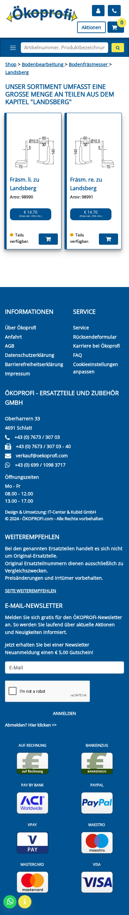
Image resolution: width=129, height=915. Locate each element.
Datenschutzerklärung (29, 355)
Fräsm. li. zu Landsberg (24, 184)
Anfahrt (13, 337)
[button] (116, 27)
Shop (11, 64)
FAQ (77, 355)
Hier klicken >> (42, 725)
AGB (9, 346)
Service (81, 327)
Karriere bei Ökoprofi (96, 346)
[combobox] (64, 47)
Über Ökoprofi (20, 327)
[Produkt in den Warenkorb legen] (48, 239)
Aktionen (91, 27)
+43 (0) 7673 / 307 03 (37, 437)
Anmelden (64, 713)
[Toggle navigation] (13, 47)
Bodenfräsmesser (89, 64)
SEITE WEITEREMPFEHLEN (30, 591)
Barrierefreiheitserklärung (34, 364)
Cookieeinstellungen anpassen (95, 368)
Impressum (17, 373)
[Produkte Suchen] (117, 47)
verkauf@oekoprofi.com (42, 455)
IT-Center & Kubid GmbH (72, 512)
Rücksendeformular (95, 337)
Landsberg (17, 72)
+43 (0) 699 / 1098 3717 (40, 465)
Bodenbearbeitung (43, 64)
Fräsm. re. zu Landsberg (86, 184)
